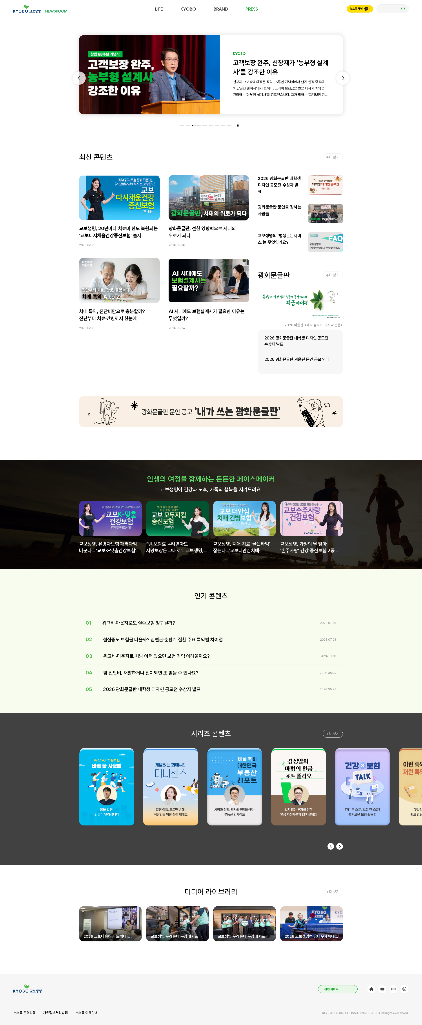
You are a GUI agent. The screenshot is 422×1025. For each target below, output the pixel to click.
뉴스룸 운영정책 (24, 1013)
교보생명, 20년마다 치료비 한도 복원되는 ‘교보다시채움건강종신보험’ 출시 (118, 232)
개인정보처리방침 (55, 1013)
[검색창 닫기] (393, 8)
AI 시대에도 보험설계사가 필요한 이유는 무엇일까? (206, 314)
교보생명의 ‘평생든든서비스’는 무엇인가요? (279, 239)
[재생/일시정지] (238, 125)
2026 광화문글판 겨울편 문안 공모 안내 (296, 359)
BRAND (221, 9)
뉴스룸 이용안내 (86, 1013)
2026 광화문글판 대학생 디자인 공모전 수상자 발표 (279, 185)
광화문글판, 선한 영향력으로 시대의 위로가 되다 (202, 232)
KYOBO (188, 9)
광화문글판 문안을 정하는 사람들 (279, 210)
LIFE (159, 9)
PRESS (252, 9)
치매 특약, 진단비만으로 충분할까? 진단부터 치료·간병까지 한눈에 (112, 314)
